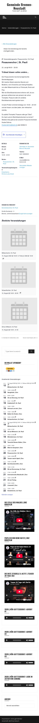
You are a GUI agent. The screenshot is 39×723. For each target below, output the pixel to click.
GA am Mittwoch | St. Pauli (9, 327)
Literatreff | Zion (12, 485)
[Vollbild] (32, 524)
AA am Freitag (12, 480)
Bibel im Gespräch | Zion (15, 447)
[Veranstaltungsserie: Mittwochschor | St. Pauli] (3, 258)
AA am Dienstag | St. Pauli (16, 398)
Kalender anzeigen (7, 494)
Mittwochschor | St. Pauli (9, 253)
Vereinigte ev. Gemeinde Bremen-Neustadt (27, 147)
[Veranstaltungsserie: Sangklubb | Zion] (15, 390)
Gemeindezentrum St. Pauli (10, 208)
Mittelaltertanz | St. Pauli (15, 437)
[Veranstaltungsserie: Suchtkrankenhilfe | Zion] (15, 461)
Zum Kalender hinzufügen (14, 135)
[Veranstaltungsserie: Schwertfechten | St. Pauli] (20, 292)
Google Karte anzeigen (25, 213)
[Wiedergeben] (7, 524)
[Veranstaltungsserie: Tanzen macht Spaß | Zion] (15, 456)
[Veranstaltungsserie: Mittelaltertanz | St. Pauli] (15, 434)
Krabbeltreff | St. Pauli (14, 403)
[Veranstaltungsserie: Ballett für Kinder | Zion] (15, 411)
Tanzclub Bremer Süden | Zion (17, 442)
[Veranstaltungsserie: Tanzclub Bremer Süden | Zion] (15, 440)
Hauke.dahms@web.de (9, 125)
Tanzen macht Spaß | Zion (29, 337)
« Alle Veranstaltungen (9, 44)
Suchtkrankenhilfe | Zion (15, 464)
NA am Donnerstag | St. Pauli (16, 469)
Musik (12, 174)
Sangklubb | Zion (13, 392)
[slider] (31, 617)
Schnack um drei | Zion (15, 408)
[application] (19, 517)
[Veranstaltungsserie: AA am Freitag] (15, 477)
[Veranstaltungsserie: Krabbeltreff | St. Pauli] (14, 401)
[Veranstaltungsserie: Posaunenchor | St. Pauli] (15, 451)
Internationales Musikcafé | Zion (17, 474)
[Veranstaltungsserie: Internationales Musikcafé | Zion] (15, 472)
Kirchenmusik (6, 174)
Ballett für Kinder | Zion (15, 414)
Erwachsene (5, 172)
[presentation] (19, 237)
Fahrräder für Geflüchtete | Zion (11, 337)
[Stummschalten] (29, 524)
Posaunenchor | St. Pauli (15, 453)
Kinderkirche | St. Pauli (15, 491)
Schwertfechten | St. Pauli (9, 290)
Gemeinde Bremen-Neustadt (19, 6)
